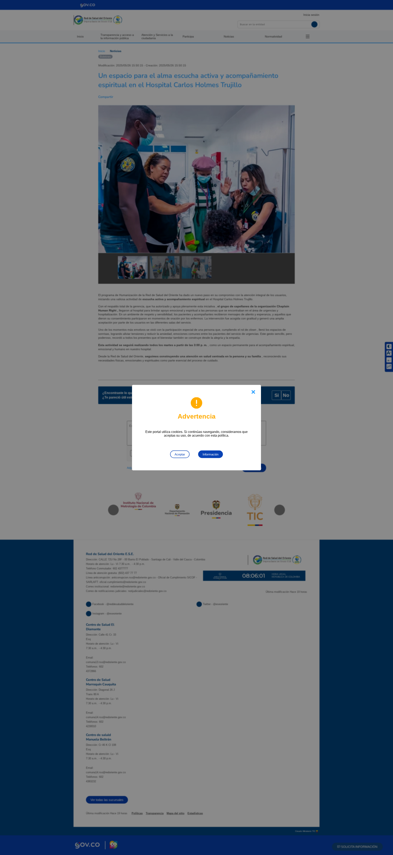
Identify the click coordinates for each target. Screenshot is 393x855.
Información (210, 454)
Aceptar (180, 454)
